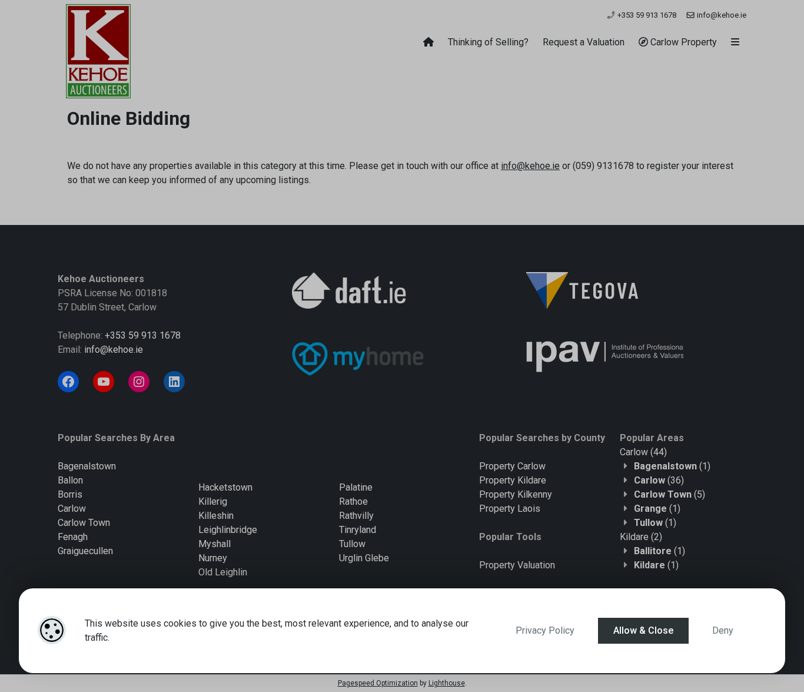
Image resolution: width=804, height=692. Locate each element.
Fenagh (73, 536)
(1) (672, 466)
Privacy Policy (545, 630)
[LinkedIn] (174, 381)
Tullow (352, 543)
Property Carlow (512, 466)
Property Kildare (512, 480)
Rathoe (353, 501)
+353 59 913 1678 (646, 15)
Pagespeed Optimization (378, 683)
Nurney (212, 558)
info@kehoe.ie (720, 15)
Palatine (356, 487)
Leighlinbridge (227, 529)
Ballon (70, 480)
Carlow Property (682, 42)
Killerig (212, 501)
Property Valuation (517, 565)
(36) (659, 480)
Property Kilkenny (515, 494)
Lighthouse (446, 683)
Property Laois (509, 508)
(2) (641, 536)
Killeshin (216, 515)
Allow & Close (643, 630)
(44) (643, 452)
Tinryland (357, 529)
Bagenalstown (87, 466)
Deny (722, 630)
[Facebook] (68, 381)
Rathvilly (356, 515)
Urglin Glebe (364, 558)
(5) (669, 494)
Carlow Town (84, 522)
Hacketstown (225, 487)
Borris (70, 494)
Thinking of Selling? (488, 42)
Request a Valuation (583, 42)
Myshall (214, 543)
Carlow (72, 508)
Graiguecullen (85, 551)
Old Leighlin (222, 572)
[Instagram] (138, 381)
